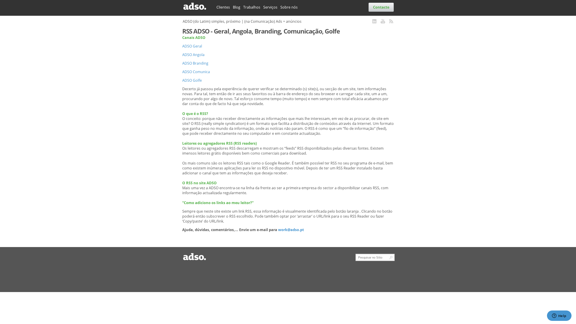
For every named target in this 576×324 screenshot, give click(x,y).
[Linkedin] (374, 21)
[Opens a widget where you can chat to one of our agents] (559, 316)
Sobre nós (289, 7)
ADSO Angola (193, 54)
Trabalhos (251, 7)
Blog (236, 7)
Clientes (223, 7)
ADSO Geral (192, 46)
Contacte (381, 7)
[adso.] (197, 6)
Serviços (270, 7)
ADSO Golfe (192, 80)
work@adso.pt (291, 229)
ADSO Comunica (196, 71)
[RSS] (391, 21)
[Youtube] (382, 21)
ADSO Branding (195, 63)
